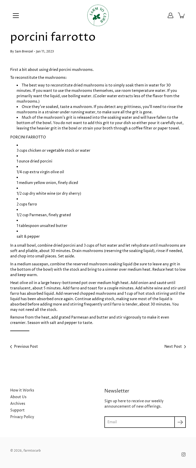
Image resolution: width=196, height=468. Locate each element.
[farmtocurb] (98, 15)
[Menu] (15, 15)
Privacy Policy (22, 417)
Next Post (173, 346)
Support (17, 410)
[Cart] (182, 15)
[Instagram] (183, 454)
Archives (17, 403)
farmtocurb (32, 451)
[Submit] (180, 422)
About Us (18, 397)
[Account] (170, 15)
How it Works (22, 390)
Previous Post (26, 346)
